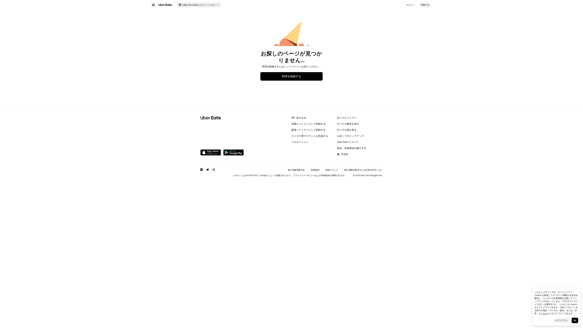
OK (574, 320)
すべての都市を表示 (348, 123)
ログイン (410, 5)
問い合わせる (299, 117)
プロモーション (300, 142)
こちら (544, 313)
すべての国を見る (346, 129)
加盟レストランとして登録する (309, 123)
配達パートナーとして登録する (309, 129)
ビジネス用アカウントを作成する (310, 136)
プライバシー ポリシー (304, 175)
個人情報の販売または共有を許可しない (363, 170)
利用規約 (315, 170)
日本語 (344, 154)
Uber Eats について (347, 142)
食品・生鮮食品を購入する (351, 148)
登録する (425, 5)
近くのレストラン (346, 117)
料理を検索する (291, 76)
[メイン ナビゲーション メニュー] (153, 5)
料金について (332, 170)
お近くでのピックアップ (350, 136)
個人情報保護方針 (296, 170)
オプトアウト (561, 320)
